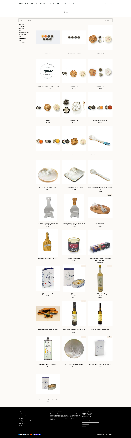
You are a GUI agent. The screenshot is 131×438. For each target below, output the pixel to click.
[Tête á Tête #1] (74, 138)
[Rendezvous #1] (74, 71)
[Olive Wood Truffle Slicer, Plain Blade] (48, 243)
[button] (21, 3)
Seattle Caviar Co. (102, 434)
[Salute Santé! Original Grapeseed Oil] (48, 349)
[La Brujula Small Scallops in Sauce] (48, 278)
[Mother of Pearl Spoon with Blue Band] (100, 138)
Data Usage (21, 423)
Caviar (19, 30)
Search (110, 434)
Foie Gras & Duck (22, 34)
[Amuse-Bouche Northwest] (100, 104)
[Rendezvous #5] (48, 138)
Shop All (20, 413)
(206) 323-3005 (85, 424)
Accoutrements (21, 26)
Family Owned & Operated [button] (56, 411)
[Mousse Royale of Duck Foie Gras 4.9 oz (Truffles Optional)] (100, 243)
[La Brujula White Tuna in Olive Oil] (48, 384)
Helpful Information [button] (86, 411)
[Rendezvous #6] (74, 104)
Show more (21, 42)
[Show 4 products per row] (110, 20)
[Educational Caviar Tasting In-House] (48, 313)
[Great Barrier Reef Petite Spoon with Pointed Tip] (100, 172)
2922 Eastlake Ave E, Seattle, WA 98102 (90, 422)
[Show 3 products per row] (108, 20)
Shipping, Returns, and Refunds (26, 420)
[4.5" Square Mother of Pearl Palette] (74, 172)
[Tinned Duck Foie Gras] (74, 243)
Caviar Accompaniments (23, 32)
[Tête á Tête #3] (100, 37)
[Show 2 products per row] (105, 20)
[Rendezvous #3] (48, 104)
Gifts (19, 36)
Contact (84, 426)
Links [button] (19, 411)
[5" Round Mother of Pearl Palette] (48, 172)
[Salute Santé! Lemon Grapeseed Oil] (100, 313)
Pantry (19, 40)
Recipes (20, 418)
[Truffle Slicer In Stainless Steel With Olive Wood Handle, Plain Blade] (74, 207)
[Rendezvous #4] (100, 71)
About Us (20, 425)
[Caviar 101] (48, 37)
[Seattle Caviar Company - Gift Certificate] (48, 71)
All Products (21, 28)
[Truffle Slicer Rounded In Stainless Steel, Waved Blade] (48, 207)
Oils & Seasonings (22, 38)
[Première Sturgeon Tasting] (74, 37)
